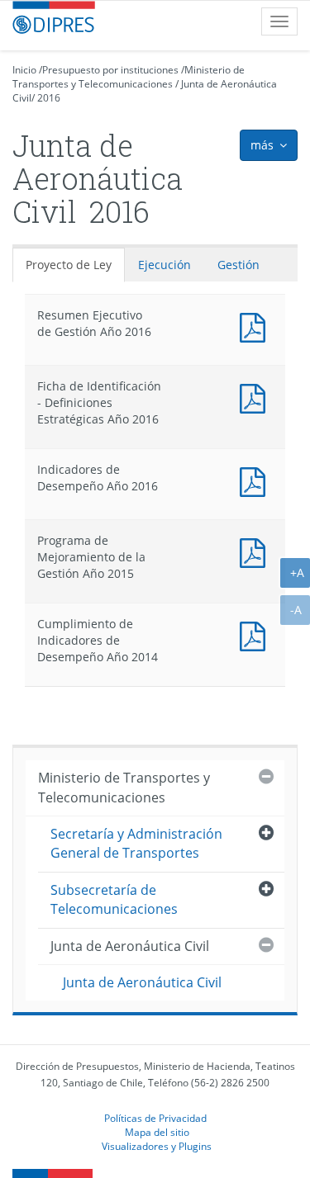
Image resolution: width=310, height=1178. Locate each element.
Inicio (24, 70)
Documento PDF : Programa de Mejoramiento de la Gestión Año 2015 (256, 551)
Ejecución (164, 264)
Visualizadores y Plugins (157, 1145)
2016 (48, 98)
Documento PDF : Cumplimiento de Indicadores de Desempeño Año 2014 (256, 634)
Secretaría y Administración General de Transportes (136, 843)
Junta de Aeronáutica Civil (129, 946)
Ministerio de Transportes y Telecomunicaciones (128, 77)
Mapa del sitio (157, 1131)
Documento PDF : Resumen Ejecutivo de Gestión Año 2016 (256, 325)
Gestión (238, 264)
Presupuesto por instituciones (110, 70)
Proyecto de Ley (69, 264)
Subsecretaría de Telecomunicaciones (114, 899)
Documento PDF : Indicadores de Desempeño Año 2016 (256, 480)
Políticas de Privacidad (155, 1117)
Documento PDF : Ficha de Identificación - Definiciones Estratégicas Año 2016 (256, 396)
